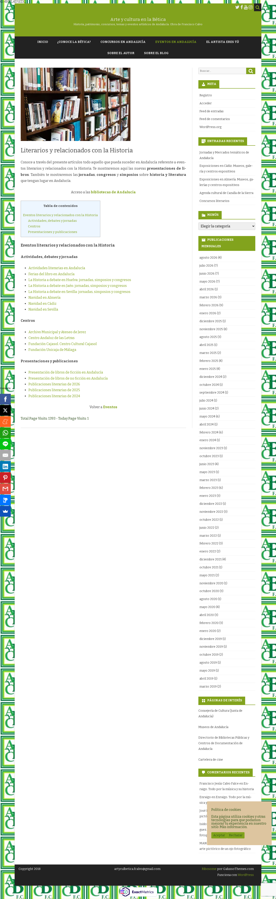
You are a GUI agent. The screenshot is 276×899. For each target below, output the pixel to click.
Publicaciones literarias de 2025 (54, 390)
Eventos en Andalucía (175, 42)
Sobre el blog (156, 53)
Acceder (205, 103)
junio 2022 (206, 528)
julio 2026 (206, 265)
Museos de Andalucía (213, 727)
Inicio (42, 42)
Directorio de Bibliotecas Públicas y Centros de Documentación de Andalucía (223, 743)
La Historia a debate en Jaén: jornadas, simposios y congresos (77, 286)
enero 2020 (207, 631)
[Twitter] (237, 7)
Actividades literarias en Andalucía (56, 268)
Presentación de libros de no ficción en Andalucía (68, 378)
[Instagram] (250, 7)
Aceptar (219, 835)
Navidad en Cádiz (42, 304)
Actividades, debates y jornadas (52, 221)
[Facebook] (241, 7)
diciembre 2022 (210, 504)
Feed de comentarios (214, 119)
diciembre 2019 (210, 639)
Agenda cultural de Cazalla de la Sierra (226, 193)
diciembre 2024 (210, 377)
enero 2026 (207, 313)
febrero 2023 (208, 488)
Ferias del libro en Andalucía (51, 274)
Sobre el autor (120, 53)
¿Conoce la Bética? (74, 42)
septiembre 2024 (211, 392)
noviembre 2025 (211, 329)
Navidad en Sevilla (43, 309)
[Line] (5, 444)
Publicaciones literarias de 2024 (54, 396)
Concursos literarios (214, 201)
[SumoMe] (5, 511)
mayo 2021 (207, 575)
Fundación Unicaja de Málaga (52, 350)
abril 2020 (206, 615)
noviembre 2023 (211, 448)
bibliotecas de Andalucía (113, 192)
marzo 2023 (208, 480)
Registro (205, 95)
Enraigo (205, 797)
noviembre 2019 (211, 647)
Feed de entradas (211, 111)
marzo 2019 (208, 686)
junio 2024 (206, 408)
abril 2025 (206, 345)
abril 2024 (206, 424)
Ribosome (209, 869)
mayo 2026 (207, 281)
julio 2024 (206, 400)
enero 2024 (207, 440)
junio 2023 (206, 464)
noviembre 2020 (211, 583)
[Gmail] (5, 488)
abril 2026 (206, 289)
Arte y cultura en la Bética (138, 19)
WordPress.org (210, 127)
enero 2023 (207, 496)
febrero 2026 (209, 305)
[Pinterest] (5, 477)
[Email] (5, 455)
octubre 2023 (209, 456)
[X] (5, 410)
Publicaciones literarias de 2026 (54, 384)
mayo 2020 (207, 607)
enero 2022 (207, 551)
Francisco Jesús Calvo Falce (219, 783)
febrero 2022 (208, 543)
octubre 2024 (209, 385)
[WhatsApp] (5, 432)
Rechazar (236, 835)
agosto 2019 (208, 662)
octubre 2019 (209, 655)
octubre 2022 (209, 520)
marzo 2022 (208, 536)
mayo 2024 (207, 416)
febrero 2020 (209, 623)
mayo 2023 (207, 472)
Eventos (110, 407)
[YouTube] (246, 7)
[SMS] (5, 500)
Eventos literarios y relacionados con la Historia (60, 215)
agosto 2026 (208, 258)
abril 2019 (206, 678)
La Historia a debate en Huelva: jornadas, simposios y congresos (79, 280)
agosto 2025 (208, 337)
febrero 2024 (208, 432)
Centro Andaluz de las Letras (51, 338)
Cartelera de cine (210, 759)
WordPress (245, 875)
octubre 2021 (208, 567)
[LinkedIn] (5, 466)
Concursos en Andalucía (123, 42)
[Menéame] (5, 421)
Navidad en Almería (44, 297)
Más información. (234, 827)
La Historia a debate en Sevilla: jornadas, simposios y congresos (79, 292)
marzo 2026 (208, 297)
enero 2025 (207, 369)
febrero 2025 (208, 361)
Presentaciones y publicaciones (52, 232)
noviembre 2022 (211, 512)
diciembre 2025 (210, 321)
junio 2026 (207, 273)
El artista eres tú (222, 42)
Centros (34, 226)
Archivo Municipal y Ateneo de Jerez (57, 332)
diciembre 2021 (210, 559)
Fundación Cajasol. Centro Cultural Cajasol (62, 344)
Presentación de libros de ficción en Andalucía (65, 372)
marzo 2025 (208, 353)
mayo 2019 (207, 670)
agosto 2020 (208, 599)
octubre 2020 (209, 591)
